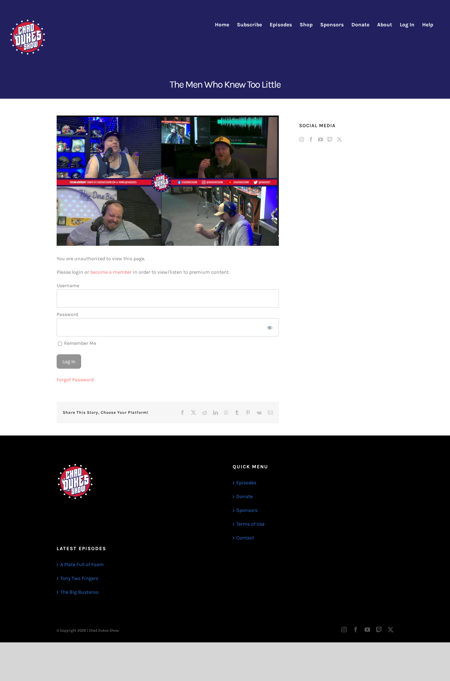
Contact (245, 538)
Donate (244, 496)
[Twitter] (339, 139)
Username (68, 285)
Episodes (246, 482)
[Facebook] (311, 139)
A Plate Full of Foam (82, 564)
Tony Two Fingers (79, 578)
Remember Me (79, 343)
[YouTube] (320, 139)
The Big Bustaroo (79, 592)
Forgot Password (75, 379)
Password (67, 314)
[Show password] (270, 327)
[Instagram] (301, 139)
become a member (111, 272)
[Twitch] (330, 139)
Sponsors (246, 510)
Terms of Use (250, 524)
